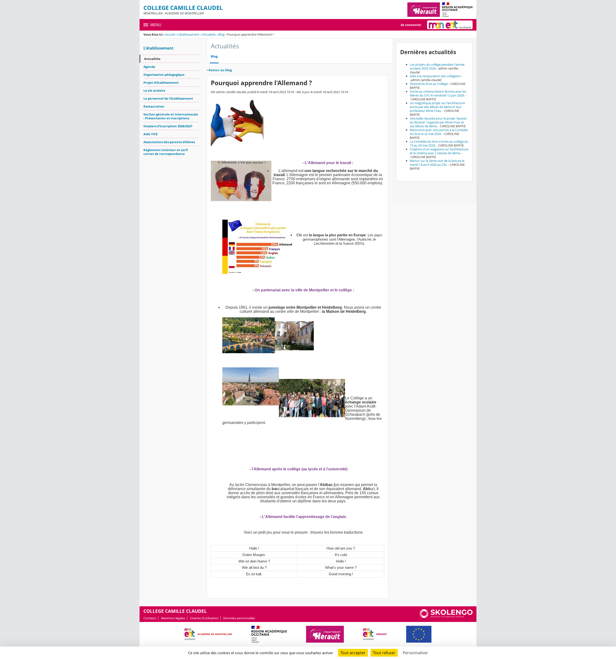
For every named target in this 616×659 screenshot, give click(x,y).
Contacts (149, 618)
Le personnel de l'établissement (168, 98)
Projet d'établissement (161, 82)
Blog (221, 34)
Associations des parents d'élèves (169, 142)
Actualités (209, 34)
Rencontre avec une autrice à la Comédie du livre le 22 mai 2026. (439, 132)
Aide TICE (150, 134)
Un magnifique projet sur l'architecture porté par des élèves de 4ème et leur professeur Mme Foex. (437, 107)
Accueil (170, 34)
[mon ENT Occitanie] (450, 25)
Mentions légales (173, 618)
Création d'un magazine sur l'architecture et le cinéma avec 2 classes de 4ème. (439, 151)
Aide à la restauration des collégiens (435, 76)
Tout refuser (384, 652)
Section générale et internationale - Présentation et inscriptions (170, 116)
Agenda (149, 66)
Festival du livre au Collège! (429, 84)
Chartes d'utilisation (204, 618)
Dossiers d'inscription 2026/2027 (167, 126)
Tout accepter (353, 652)
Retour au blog (219, 70)
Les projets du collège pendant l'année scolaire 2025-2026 (437, 66)
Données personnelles (239, 618)
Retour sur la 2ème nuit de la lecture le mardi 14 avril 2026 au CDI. (437, 163)
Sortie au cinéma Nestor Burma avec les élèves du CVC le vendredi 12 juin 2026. (438, 93)
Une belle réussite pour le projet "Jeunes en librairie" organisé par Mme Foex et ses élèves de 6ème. (438, 122)
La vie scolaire (154, 90)
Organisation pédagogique (164, 74)
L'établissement (188, 34)
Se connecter (411, 25)
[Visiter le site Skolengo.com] (446, 617)
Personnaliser (415, 652)
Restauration (153, 106)
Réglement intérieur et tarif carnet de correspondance (165, 152)
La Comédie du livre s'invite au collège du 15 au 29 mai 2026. (439, 143)
